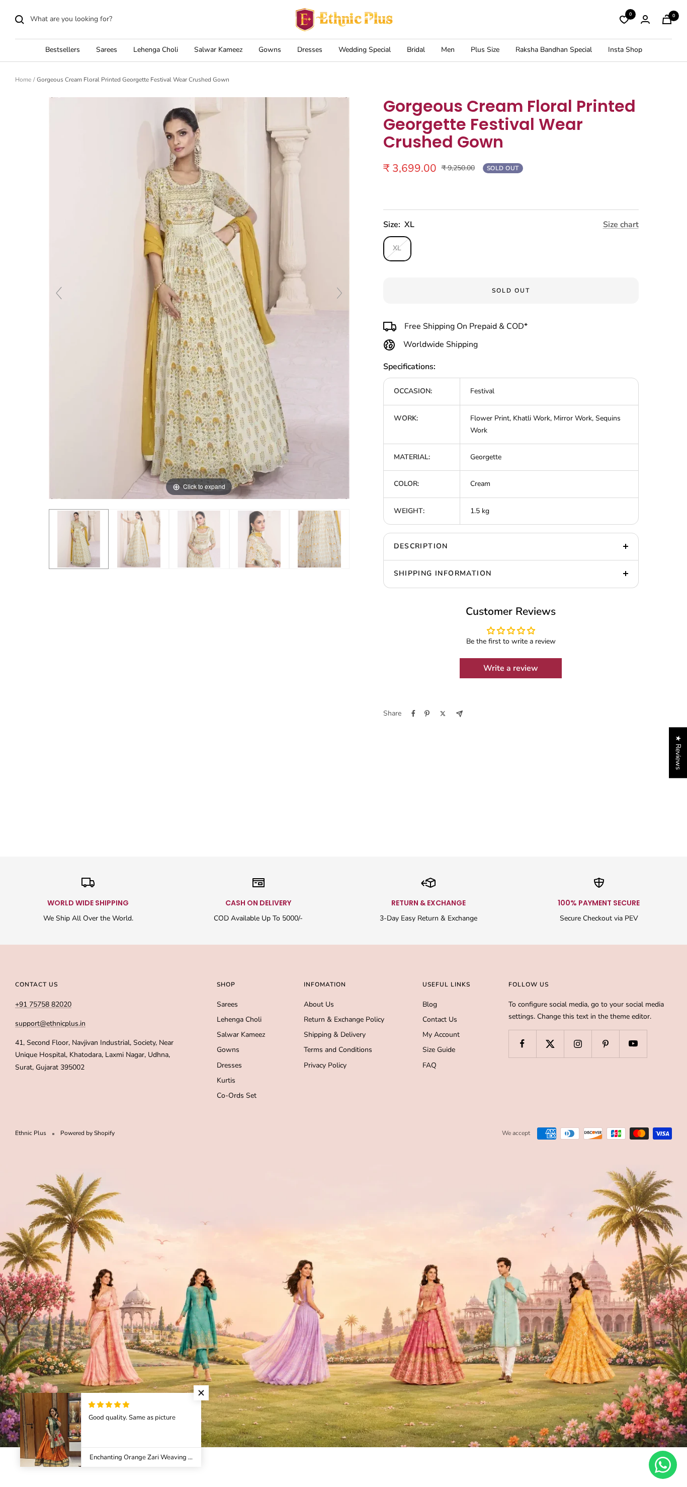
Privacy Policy (325, 1065)
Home (23, 80)
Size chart (621, 224)
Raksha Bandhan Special (554, 50)
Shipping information (443, 573)
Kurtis (226, 1080)
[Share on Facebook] (413, 713)
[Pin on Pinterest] (427, 713)
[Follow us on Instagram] (577, 1043)
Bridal (416, 50)
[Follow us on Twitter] (550, 1043)
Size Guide (438, 1049)
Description (421, 546)
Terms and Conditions (338, 1049)
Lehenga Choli (155, 50)
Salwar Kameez (218, 50)
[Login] (645, 19)
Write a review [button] (510, 668)
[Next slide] (339, 293)
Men (448, 50)
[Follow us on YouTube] (633, 1043)
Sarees (106, 50)
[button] (201, 1392)
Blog (429, 1004)
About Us (319, 1004)
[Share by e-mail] (459, 714)
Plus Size (485, 50)
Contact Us (439, 1019)
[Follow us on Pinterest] (605, 1043)
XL (397, 248)
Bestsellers (62, 50)
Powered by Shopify (87, 1133)
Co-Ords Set (236, 1095)
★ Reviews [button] (678, 752)
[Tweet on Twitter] (443, 713)
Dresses (309, 50)
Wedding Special (364, 50)
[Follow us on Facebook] (522, 1043)
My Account (441, 1034)
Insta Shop (625, 50)
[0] (624, 20)
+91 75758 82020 (43, 1004)
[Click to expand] (199, 298)
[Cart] (667, 19)
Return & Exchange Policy (344, 1019)
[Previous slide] (59, 293)
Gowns (270, 50)
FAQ (429, 1065)
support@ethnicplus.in (50, 1023)
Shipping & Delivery (335, 1034)
